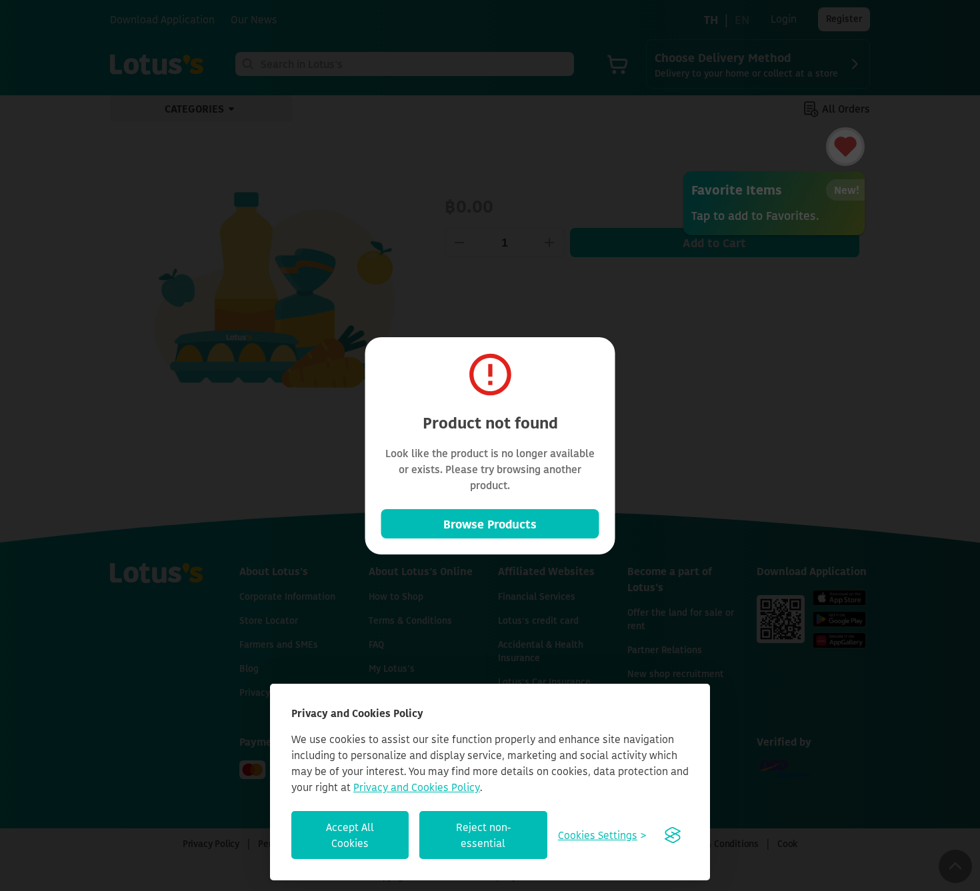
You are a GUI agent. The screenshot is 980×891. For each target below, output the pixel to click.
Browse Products (490, 524)
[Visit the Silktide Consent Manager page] (673, 835)
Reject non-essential (483, 835)
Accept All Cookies (350, 835)
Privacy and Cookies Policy (416, 787)
